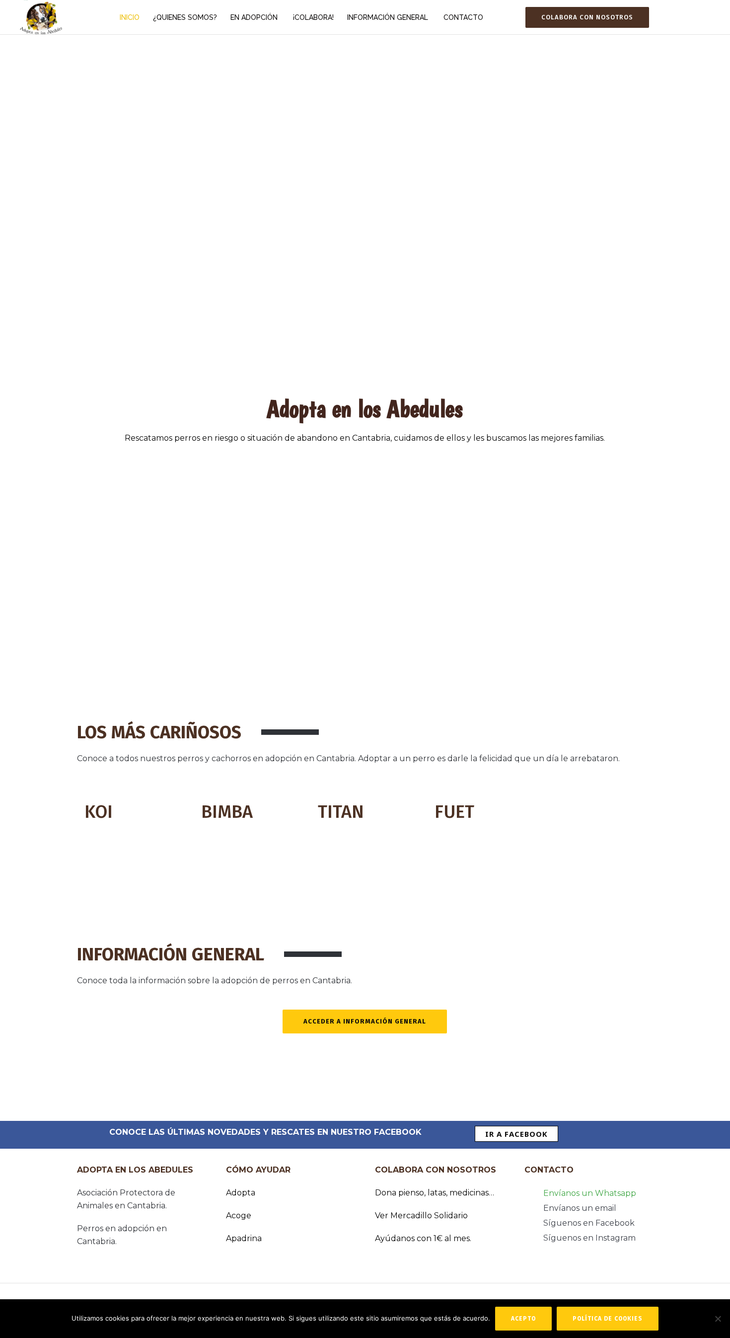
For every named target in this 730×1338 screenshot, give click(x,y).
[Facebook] (679, 17)
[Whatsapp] (667, 17)
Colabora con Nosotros (587, 17)
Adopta (240, 1192)
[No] (718, 1319)
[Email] (704, 17)
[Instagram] (692, 17)
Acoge (238, 1215)
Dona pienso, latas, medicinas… (434, 1192)
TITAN (341, 812)
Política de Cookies (608, 1318)
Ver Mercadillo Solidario (421, 1215)
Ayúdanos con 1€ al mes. (423, 1238)
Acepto (523, 1318)
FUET (454, 812)
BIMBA (227, 812)
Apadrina (244, 1238)
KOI (98, 812)
